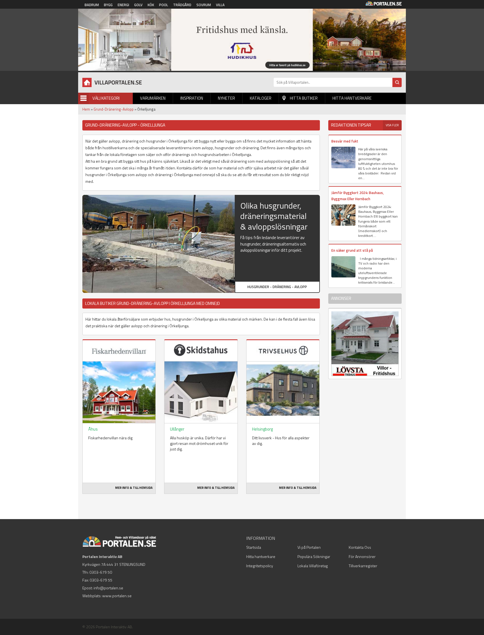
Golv (138, 5)
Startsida (253, 547)
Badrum (92, 5)
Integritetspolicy (259, 566)
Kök (151, 5)
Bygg (108, 5)
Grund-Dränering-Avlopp (114, 109)
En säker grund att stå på (352, 250)
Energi (123, 5)
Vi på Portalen (309, 547)
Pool (163, 5)
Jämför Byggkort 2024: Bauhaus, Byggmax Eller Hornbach (357, 195)
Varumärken (153, 98)
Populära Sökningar (313, 556)
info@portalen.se (108, 588)
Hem (86, 109)
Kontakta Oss (360, 547)
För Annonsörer (362, 556)
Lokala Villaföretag (312, 566)
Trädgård (182, 5)
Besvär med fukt (344, 141)
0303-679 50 (100, 572)
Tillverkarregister (363, 566)
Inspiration (191, 98)
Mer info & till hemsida (134, 487)
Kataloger (260, 98)
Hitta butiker (304, 98)
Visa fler (392, 125)
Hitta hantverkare (352, 98)
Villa (220, 5)
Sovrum (203, 5)
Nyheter (226, 98)
